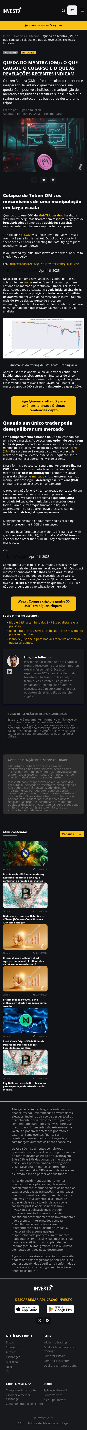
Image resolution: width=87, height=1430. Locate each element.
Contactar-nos (53, 1395)
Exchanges (13, 1357)
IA (7, 1371)
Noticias (19, 36)
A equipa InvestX (55, 1400)
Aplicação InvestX (55, 1390)
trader (28, 282)
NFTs (9, 1366)
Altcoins (34, 36)
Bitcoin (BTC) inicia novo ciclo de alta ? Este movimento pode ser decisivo (46, 632)
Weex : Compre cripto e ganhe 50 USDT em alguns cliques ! (44, 603)
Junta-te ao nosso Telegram (43, 25)
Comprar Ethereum (57, 1361)
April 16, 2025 (49, 270)
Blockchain (13, 1362)
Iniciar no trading (55, 1342)
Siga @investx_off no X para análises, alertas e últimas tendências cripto (43, 405)
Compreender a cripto (21, 1390)
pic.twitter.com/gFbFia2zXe (61, 264)
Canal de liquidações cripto (24, 1404)
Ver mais (72, 834)
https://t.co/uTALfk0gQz (26, 264)
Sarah (60, 114)
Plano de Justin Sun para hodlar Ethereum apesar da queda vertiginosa (45, 640)
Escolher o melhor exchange (18, 1397)
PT (72, 10)
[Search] (63, 10)
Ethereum (12, 1347)
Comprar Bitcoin (55, 1356)
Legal (65, 1423)
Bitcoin (10, 1342)
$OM (27, 235)
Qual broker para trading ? (62, 1365)
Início (6, 36)
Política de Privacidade (43, 1423)
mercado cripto (42, 476)
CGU (20, 1423)
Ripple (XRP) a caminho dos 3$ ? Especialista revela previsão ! (43, 624)
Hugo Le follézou (29, 110)
